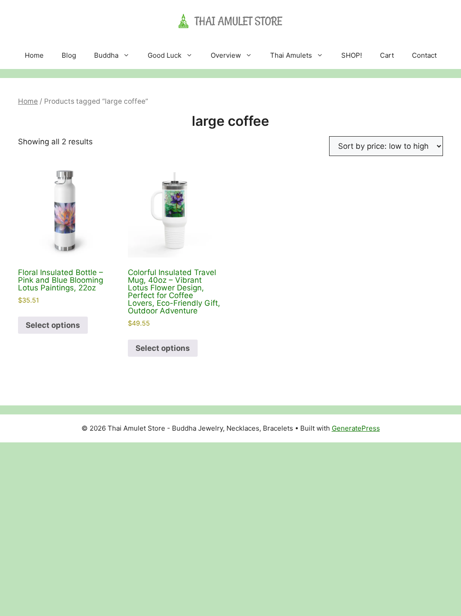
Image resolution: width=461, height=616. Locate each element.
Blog (69, 55)
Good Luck (164, 55)
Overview (226, 55)
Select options (53, 325)
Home (34, 55)
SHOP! (351, 55)
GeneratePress (356, 428)
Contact (424, 55)
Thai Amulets (291, 55)
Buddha (106, 55)
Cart (387, 55)
